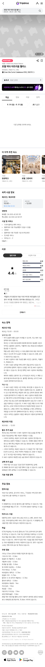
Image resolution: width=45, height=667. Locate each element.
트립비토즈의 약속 (7, 616)
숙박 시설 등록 (12, 614)
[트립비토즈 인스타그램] (4, 652)
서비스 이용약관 (22, 614)
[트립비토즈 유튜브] (15, 652)
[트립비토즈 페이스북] (10, 652)
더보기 (4, 241)
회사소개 (4, 614)
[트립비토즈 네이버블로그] (21, 652)
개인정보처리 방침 (33, 614)
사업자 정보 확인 (25, 632)
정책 (38, 97)
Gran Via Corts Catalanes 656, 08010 (18, 72)
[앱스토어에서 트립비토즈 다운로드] (10, 659)
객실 (7, 97)
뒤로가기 (3, 3)
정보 (17, 97)
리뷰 (27, 97)
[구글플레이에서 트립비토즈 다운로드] (26, 659)
